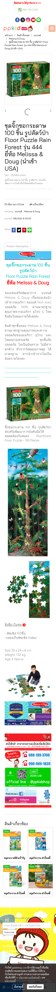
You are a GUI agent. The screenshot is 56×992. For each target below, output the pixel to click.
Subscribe (9, 932)
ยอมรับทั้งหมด (35, 986)
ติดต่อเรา (7, 956)
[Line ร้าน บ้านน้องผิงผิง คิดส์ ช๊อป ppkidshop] (28, 777)
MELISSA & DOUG (22, 218)
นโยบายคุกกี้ (10, 980)
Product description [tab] (17, 246)
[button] (45, 28)
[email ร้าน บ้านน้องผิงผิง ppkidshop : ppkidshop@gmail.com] (28, 789)
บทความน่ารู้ (9, 961)
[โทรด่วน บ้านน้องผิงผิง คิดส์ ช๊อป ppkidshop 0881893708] (28, 754)
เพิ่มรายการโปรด (15, 204)
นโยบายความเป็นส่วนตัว (30, 977)
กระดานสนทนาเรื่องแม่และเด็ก (19, 951)
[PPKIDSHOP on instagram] (28, 800)
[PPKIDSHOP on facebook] (28, 793)
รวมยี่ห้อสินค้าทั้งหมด (14, 946)
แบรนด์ (19, 211)
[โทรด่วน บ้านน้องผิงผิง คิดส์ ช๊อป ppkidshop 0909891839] (28, 763)
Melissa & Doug (32, 211)
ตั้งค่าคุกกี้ (18, 986)
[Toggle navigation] (52, 28)
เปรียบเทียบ (38, 204)
